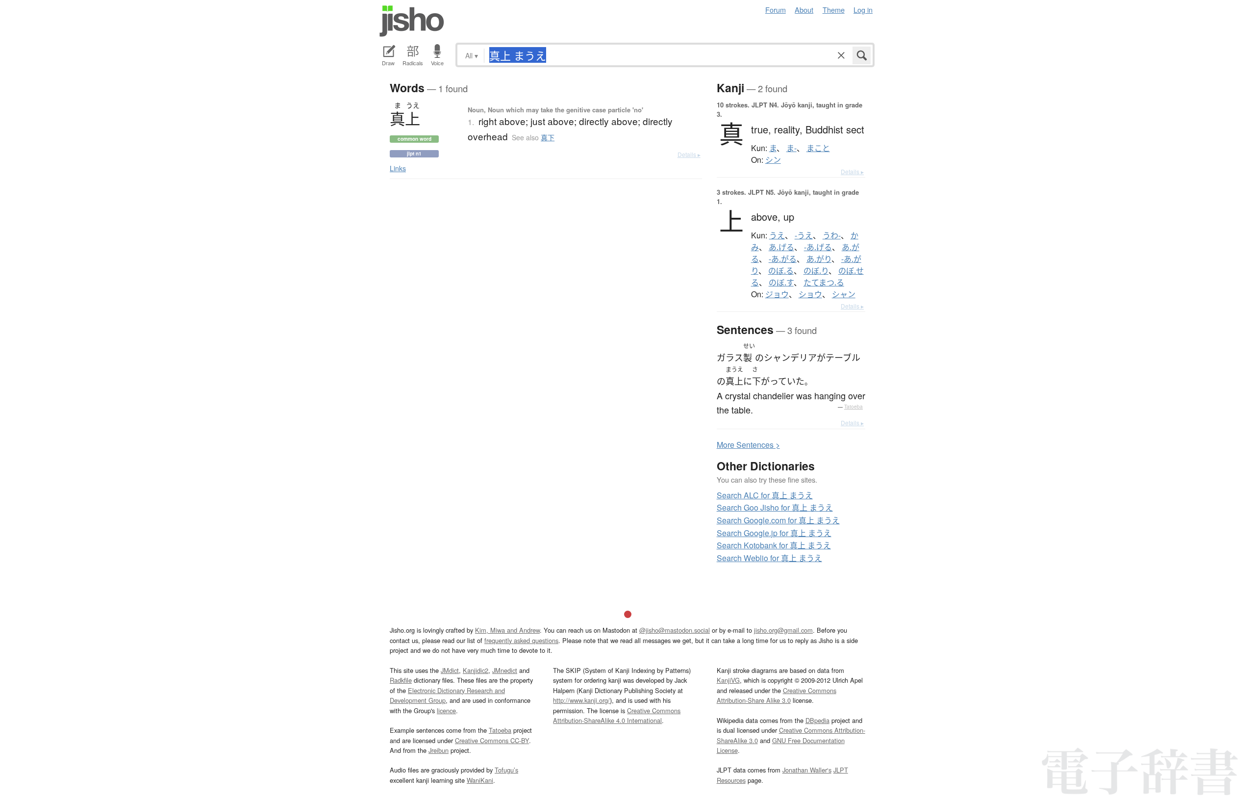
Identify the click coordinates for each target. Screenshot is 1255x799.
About (804, 9)
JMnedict (504, 670)
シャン (843, 294)
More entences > (748, 444)
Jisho (411, 21)
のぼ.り (815, 270)
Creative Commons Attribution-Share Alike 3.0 (776, 695)
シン (773, 160)
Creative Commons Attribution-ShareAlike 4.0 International (616, 715)
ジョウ (777, 294)
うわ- (832, 235)
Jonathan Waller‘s (806, 769)
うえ (777, 235)
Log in (863, 9)
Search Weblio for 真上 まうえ (769, 558)
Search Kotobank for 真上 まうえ (774, 545)
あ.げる (781, 247)
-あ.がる (783, 259)
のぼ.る (781, 270)
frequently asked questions (521, 640)
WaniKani (480, 780)
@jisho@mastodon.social (674, 630)
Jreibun (438, 750)
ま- (791, 148)
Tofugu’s (506, 769)
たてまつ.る (823, 282)
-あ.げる (818, 247)
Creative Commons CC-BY (492, 740)
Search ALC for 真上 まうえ (765, 495)
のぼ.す (781, 282)
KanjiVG (728, 680)
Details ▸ (689, 154)
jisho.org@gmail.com (783, 630)
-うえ (804, 235)
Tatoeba (853, 406)
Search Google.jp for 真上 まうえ (774, 533)
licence (446, 710)
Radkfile (401, 680)
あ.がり (818, 259)
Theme (834, 9)
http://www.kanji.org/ (581, 700)
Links (398, 168)
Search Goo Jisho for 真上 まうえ (775, 507)
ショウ (810, 294)
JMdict (450, 670)
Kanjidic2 (475, 670)
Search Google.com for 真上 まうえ (778, 520)
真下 (547, 137)
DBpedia (817, 720)
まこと (818, 148)
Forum (775, 9)
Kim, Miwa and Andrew (507, 630)
